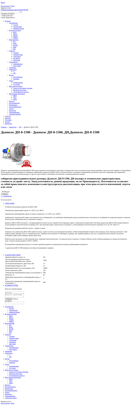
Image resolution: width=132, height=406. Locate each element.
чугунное (16, 84)
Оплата (7, 122)
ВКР (14, 47)
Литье (11, 81)
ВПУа (15, 34)
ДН (14, 73)
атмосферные (18, 64)
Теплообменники (15, 107)
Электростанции (15, 114)
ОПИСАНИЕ (9, 203)
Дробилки (12, 68)
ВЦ (14, 49)
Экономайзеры (14, 112)
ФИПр (15, 38)
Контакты (8, 123)
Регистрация (5, 6)
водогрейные (17, 77)
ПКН (15, 99)
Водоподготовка (15, 30)
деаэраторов (17, 27)
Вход (12, 6)
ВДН (15, 43)
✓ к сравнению (6, 196)
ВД (14, 41)
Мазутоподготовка (15, 86)
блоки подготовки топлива (22, 88)
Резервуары (13, 105)
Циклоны (12, 110)
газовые (16, 53)
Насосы (11, 101)
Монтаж (8, 118)
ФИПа (15, 36)
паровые (16, 79)
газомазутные (18, 55)
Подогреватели (14, 103)
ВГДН (15, 45)
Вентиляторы (14, 40)
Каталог (8, 21)
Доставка (8, 120)
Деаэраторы (13, 62)
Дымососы (13, 69)
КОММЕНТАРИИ (11, 285)
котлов (15, 25)
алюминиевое (18, 82)
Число (16, 299)
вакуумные (17, 66)
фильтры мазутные (19, 90)
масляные (16, 58)
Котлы (11, 75)
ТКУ (14, 97)
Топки (11, 109)
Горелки (12, 51)
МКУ (15, 96)
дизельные (17, 56)
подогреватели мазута (21, 92)
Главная (8, 116)
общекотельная (18, 28)
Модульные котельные (17, 94)
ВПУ (15, 32)
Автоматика (13, 23)
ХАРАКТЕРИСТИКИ (13, 255)
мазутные (16, 60)
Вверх (3, 2)
